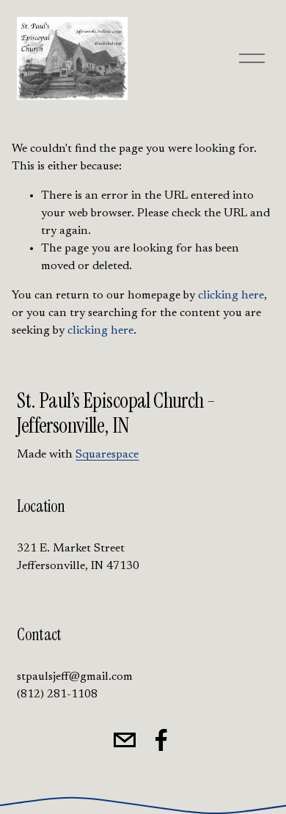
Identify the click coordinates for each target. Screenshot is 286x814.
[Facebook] (161, 740)
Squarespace (107, 455)
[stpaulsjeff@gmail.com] (124, 740)
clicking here (231, 295)
